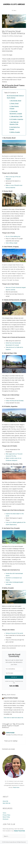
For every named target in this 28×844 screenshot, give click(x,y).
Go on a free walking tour (13, 236)
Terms (4, 813)
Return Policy (6, 817)
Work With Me (6, 803)
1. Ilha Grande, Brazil (15, 100)
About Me (5, 801)
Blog (5, 694)
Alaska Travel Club (19, 830)
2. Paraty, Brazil (14, 103)
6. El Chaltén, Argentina (16, 119)
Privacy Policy (6, 815)
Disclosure (5, 819)
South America (11, 694)
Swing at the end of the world (14, 633)
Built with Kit (14, 686)
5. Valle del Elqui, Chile (16, 116)
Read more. (16, 787)
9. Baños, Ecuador (15, 132)
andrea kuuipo (10, 732)
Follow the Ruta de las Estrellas (15, 400)
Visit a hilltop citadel (11, 243)
